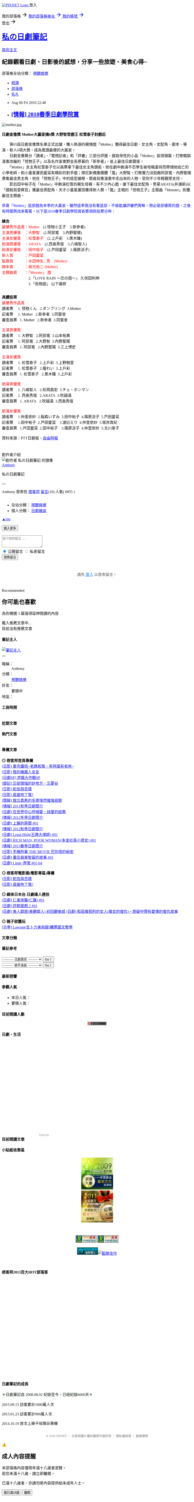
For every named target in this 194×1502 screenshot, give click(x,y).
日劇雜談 (38, 511)
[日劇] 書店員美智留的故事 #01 (27, 857)
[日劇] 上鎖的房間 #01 (20, 823)
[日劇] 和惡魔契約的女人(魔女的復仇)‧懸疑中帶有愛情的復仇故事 (122, 912)
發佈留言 (10, 557)
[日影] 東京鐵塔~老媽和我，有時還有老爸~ (38, 766)
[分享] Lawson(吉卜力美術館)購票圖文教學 (37, 927)
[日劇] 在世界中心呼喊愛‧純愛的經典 (34, 812)
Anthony (8, 465)
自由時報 (50, 438)
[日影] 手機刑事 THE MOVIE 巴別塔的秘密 (38, 852)
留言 (44, 492)
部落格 (17, 89)
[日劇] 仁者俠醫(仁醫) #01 (23, 900)
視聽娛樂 (40, 73)
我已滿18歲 (11, 1492)
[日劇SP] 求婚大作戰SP (21, 778)
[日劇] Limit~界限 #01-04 (22, 863)
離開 (27, 1492)
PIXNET (61, 1436)
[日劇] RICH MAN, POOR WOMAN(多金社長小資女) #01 (49, 840)
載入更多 (10, 528)
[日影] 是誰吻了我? (17, 795)
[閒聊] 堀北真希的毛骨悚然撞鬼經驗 (32, 800)
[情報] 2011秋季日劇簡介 (22, 806)
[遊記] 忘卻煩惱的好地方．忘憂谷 (30, 783)
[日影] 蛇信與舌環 (17, 789)
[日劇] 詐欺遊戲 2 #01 (19, 906)
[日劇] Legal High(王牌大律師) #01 (30, 835)
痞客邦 (34, 492)
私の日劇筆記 (24, 37)
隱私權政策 (123, 1436)
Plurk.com (44, 1134)
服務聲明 (142, 1436)
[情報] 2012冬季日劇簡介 (22, 818)
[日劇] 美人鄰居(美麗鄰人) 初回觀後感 (33, 912)
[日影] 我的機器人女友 (20, 772)
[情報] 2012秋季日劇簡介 (22, 829)
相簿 (15, 83)
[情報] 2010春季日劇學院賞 (45, 114)
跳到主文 (9, 50)
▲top (6, 519)
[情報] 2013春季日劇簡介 (22, 846)
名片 (15, 94)
